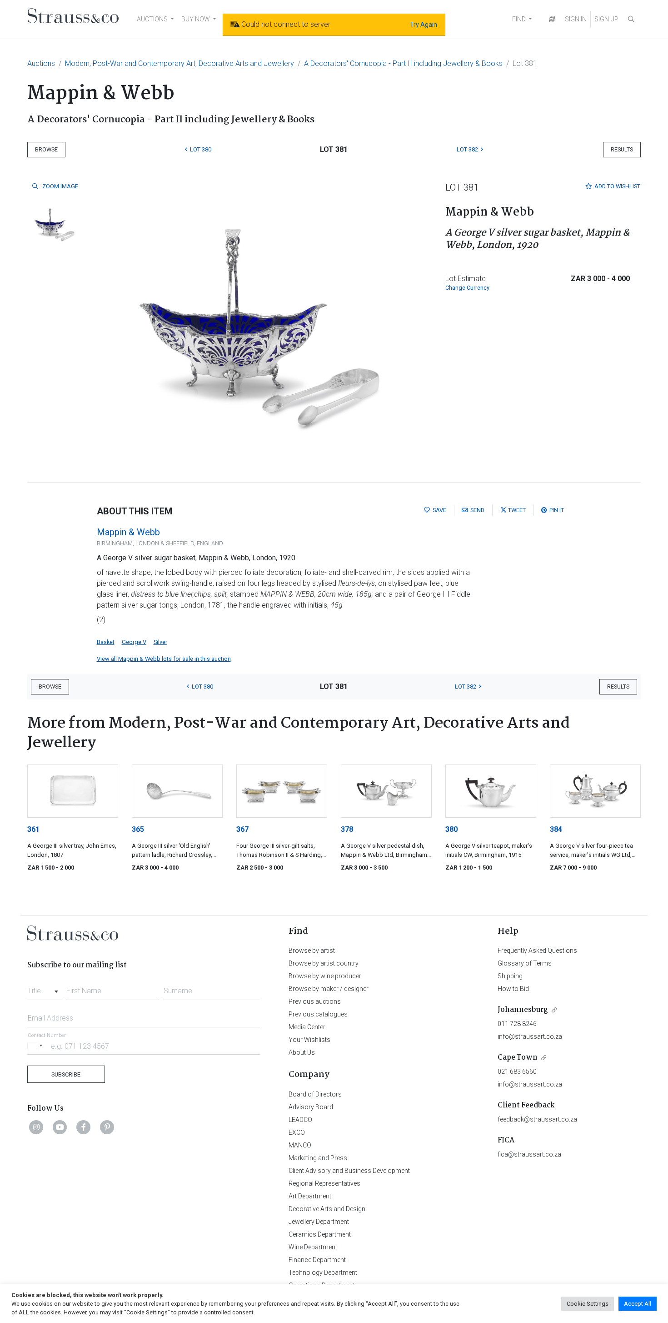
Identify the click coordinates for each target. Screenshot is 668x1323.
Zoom (59, 186)
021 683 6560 (517, 1071)
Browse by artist (312, 950)
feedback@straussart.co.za (537, 1119)
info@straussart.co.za (530, 1036)
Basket (106, 642)
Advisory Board (311, 1107)
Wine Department (313, 1247)
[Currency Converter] (552, 19)
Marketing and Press (318, 1158)
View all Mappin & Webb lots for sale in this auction (164, 658)
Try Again (423, 24)
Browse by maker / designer (329, 988)
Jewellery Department (319, 1221)
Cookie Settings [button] (587, 1303)
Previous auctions (315, 1001)
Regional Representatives (324, 1183)
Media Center (307, 1027)
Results (622, 149)
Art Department (310, 1196)
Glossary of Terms (525, 963)
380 (451, 829)
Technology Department (323, 1272)
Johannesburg (523, 1010)
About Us (302, 1052)
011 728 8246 (517, 1023)
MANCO (300, 1145)
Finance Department (317, 1259)
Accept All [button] (637, 1303)
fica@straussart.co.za (529, 1154)
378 (347, 829)
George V (134, 642)
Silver (160, 642)
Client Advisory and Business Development (349, 1170)
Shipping (510, 976)
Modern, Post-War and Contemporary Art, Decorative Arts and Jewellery (179, 63)
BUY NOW (195, 19)
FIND (519, 19)
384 (556, 829)
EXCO (297, 1132)
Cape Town (518, 1057)
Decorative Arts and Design (327, 1208)
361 (33, 829)
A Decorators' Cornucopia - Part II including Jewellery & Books (403, 63)
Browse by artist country (324, 963)
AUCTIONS (152, 19)
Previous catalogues (318, 1014)
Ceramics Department (320, 1234)
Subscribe (65, 1074)
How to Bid (513, 988)
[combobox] (44, 988)
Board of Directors (315, 1094)
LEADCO (300, 1119)
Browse (46, 149)
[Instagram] (36, 1127)
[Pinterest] (107, 1127)
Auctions (41, 63)
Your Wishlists (309, 1039)
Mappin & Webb (128, 532)
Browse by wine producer (325, 976)
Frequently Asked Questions (537, 950)
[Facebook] (84, 1127)
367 (242, 829)
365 (138, 829)
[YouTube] (60, 1127)
